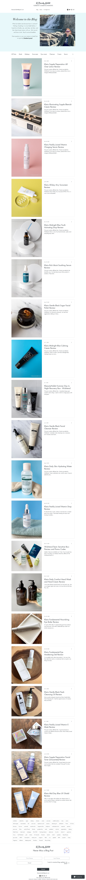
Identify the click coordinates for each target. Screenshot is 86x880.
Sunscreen (35, 54)
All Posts (13, 54)
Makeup (27, 54)
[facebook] (73, 9)
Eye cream (44, 54)
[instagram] (71, 9)
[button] (73, 54)
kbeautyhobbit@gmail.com (17, 9)
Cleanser (52, 54)
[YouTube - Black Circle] (67, 9)
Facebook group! (28, 38)
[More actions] (72, 61)
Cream (59, 54)
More (65, 54)
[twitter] (69, 9)
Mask (20, 54)
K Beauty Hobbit (43, 3)
